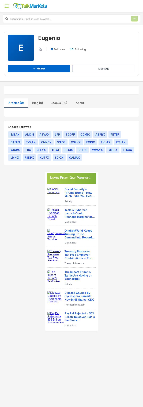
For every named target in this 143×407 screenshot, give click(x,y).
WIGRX (15, 150)
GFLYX (41, 150)
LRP (57, 134)
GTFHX (15, 142)
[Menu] (6, 6)
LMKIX (14, 157)
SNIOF (61, 142)
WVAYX (97, 150)
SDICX (59, 157)
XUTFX (44, 157)
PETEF (115, 134)
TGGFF (70, 134)
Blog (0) (37, 103)
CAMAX (74, 157)
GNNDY (46, 142)
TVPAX (31, 142)
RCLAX (121, 142)
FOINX (90, 142)
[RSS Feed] (40, 49)
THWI (55, 150)
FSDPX (29, 157)
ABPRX (100, 134)
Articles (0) (16, 103)
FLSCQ (127, 150)
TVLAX (105, 142)
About (80, 103)
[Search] (134, 18)
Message (103, 68)
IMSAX (15, 134)
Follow (39, 68)
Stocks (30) (59, 103)
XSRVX (76, 142)
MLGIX (112, 150)
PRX (28, 150)
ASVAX (44, 134)
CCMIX (85, 134)
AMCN (29, 134)
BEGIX (69, 150)
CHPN (82, 150)
